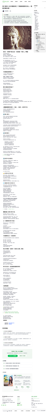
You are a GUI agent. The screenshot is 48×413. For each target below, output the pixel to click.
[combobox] (39, 7)
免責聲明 (22, 410)
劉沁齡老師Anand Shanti (7, 396)
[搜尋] (42, 1)
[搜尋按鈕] (45, 7)
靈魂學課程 (5, 155)
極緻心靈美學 (34, 396)
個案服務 (16, 1)
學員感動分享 (36, 12)
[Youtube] (3, 405)
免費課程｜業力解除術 (22, 355)
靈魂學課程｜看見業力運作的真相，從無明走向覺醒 (12, 312)
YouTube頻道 (19, 402)
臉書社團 (18, 399)
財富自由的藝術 (37, 13)
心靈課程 (21, 1)
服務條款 (16, 410)
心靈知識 (25, 1)
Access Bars (36, 16)
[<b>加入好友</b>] (18, 405)
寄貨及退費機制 (28, 410)
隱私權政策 (33, 410)
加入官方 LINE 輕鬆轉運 (12, 355)
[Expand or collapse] (44, 32)
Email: (32, 398)
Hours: (32, 402)
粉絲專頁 (18, 398)
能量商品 (29, 1)
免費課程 (11, 1)
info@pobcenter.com (36, 398)
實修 (34, 14)
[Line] (5, 405)
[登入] (45, 1)
